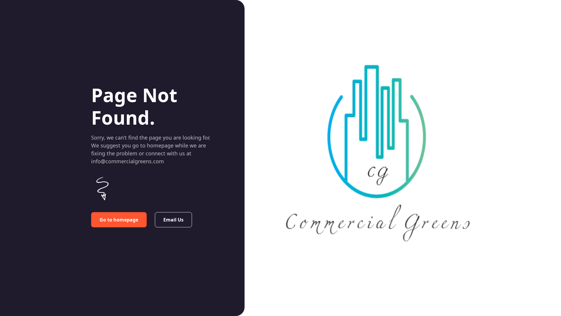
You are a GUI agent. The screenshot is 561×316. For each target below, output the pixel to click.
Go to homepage (119, 220)
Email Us (173, 220)
